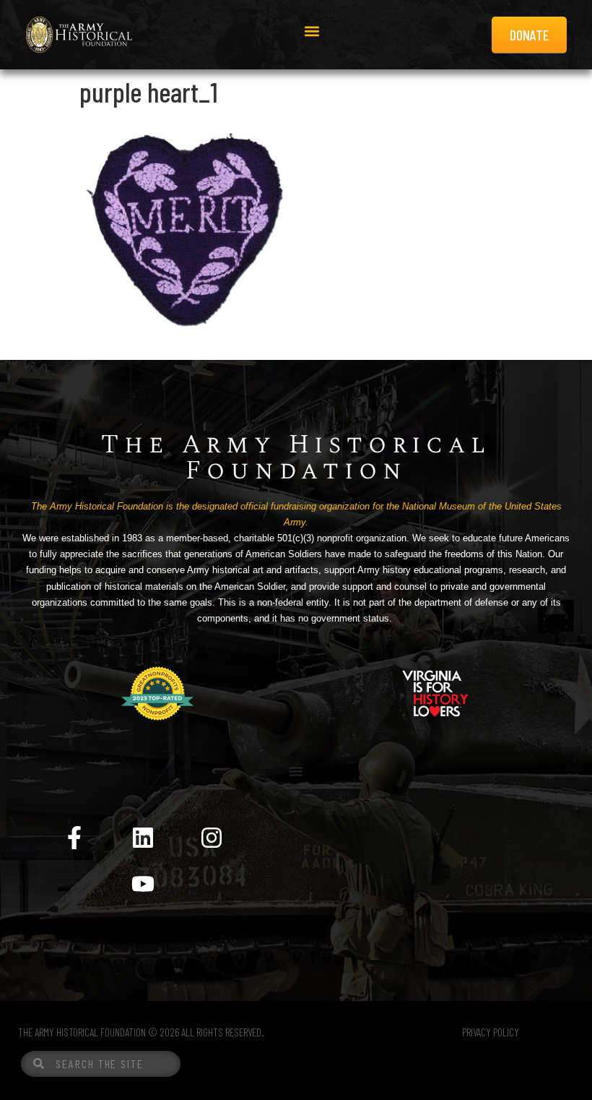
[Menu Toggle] (296, 771)
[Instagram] (211, 838)
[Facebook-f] (74, 838)
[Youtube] (143, 884)
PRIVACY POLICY (490, 1032)
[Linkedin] (143, 838)
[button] (312, 31)
